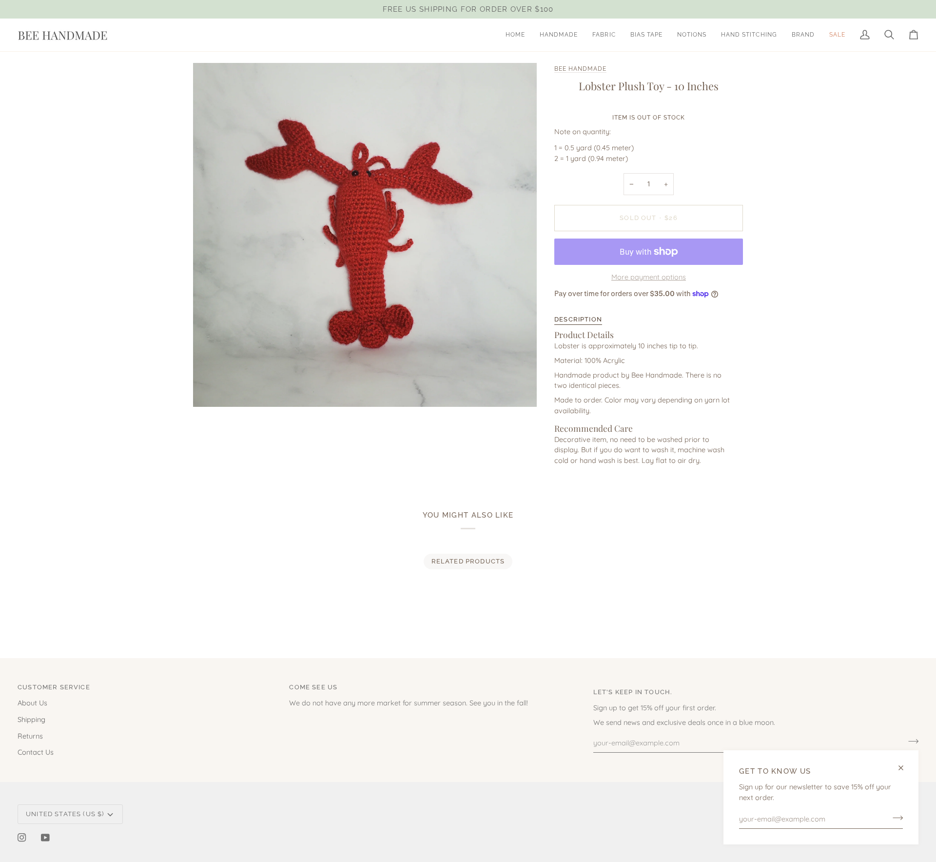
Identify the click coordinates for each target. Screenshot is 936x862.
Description (578, 319)
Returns (30, 736)
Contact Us (36, 752)
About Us (32, 702)
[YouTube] (45, 837)
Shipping (31, 719)
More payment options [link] (648, 276)
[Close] (905, 767)
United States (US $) (65, 814)
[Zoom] (211, 388)
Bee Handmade (580, 68)
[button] (558, 35)
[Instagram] (22, 837)
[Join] (895, 817)
